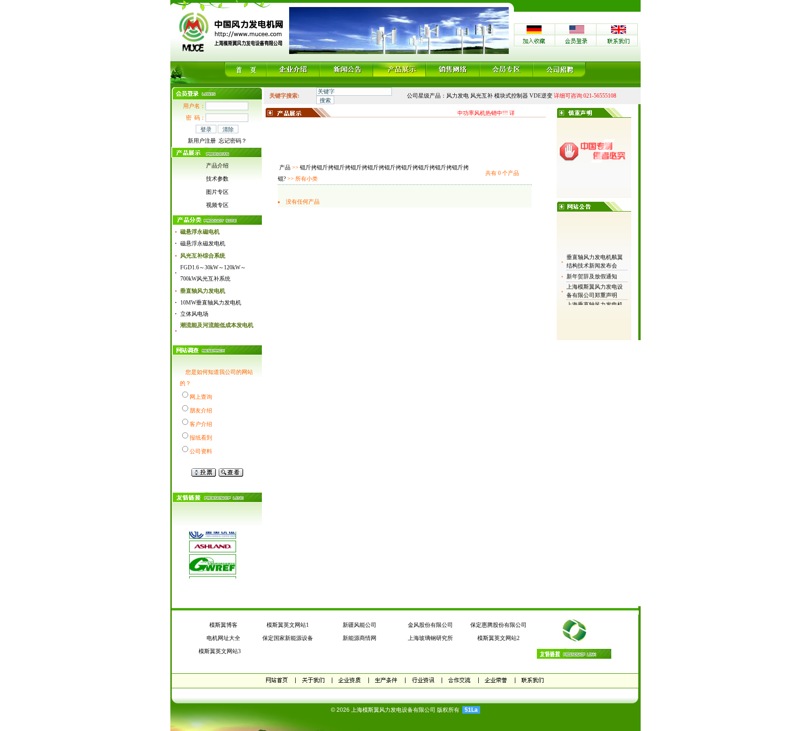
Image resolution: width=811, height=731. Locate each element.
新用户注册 (202, 140)
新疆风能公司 (359, 625)
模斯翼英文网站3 (218, 651)
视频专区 (217, 205)
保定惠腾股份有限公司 (498, 625)
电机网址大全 (223, 638)
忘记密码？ (233, 140)
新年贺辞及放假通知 (591, 272)
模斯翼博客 (223, 625)
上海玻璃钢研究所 (430, 638)
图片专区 (217, 192)
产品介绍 (217, 165)
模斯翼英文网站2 (498, 638)
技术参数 (217, 178)
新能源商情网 (359, 638)
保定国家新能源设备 (287, 638)
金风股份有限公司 (430, 625)
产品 (285, 167)
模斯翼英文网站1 (288, 625)
